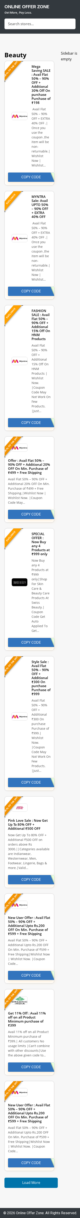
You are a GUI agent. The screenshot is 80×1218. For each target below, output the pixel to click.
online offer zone (26, 6)
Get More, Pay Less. (18, 12)
